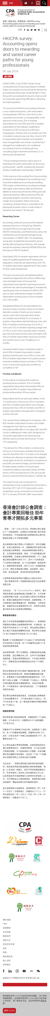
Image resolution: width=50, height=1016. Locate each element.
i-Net (5, 924)
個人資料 (7, 960)
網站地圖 (7, 920)
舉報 (5, 952)
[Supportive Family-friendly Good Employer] (38, 891)
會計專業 (8, 76)
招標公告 (7, 940)
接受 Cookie (9, 1010)
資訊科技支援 (8, 944)
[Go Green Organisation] (25, 874)
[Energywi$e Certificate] (16, 858)
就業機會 (7, 928)
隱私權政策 (7, 956)
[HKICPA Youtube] (26, 972)
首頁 (5, 21)
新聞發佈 (22, 21)
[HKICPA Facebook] (5, 972)
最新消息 (12, 21)
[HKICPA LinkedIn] (12, 972)
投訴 (5, 948)
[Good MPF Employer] (17, 891)
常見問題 (7, 932)
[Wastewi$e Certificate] (25, 907)
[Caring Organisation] (17, 841)
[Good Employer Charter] (37, 858)
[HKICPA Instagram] (19, 972)
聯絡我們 (7, 936)
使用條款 (7, 964)
